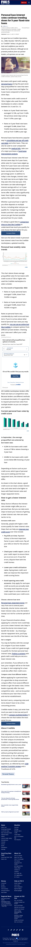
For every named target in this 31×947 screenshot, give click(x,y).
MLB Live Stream (18, 905)
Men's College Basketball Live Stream (18, 912)
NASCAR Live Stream (19, 907)
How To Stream (18, 855)
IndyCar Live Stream (19, 909)
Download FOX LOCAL (18, 863)
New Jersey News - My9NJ (5, 899)
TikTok (14, 930)
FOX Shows (17, 861)
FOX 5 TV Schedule (18, 859)
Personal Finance (25, 27)
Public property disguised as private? (10, 812)
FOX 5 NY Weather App (18, 837)
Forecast (16, 827)
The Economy (4, 888)
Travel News (17, 834)
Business (3, 887)
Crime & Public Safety (6, 838)
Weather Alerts (18, 831)
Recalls (3, 885)
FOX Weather (17, 839)
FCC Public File (17, 873)
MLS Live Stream (18, 922)
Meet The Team (18, 857)
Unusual (3, 842)
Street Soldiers (17, 883)
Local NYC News (5, 831)
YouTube (17, 930)
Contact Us (17, 869)
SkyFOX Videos (18, 888)
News (3, 825)
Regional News (6, 896)
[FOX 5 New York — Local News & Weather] (5, 2)
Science (3, 844)
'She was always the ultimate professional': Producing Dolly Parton (10, 798)
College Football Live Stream (19, 902)
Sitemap (3, 849)
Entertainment (4, 840)
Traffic (15, 833)
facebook (8, 930)
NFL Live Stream (18, 900)
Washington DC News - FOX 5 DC (6, 905)
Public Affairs (17, 868)
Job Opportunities (18, 866)
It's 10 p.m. (17, 877)
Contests (16, 871)
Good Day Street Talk (6, 857)
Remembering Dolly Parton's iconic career (11, 784)
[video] (26, 786)
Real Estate (4, 892)
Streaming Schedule (6, 829)
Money (3, 881)
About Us (17, 853)
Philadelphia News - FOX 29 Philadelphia (6, 902)
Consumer (3, 883)
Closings (16, 829)
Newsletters (4, 847)
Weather (17, 825)
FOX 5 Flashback (18, 887)
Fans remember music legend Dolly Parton (9, 805)
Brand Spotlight (18, 890)
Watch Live (24, 2)
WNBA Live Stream (19, 920)
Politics (3, 836)
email (22, 930)
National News (4, 834)
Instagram (11, 930)
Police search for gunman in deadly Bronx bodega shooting (11, 792)
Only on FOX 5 (19, 881)
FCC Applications (18, 875)
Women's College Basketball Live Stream (18, 917)
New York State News (6, 833)
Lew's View (17, 885)
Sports (2, 845)
